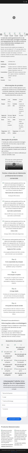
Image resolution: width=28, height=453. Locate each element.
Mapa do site (14, 451)
